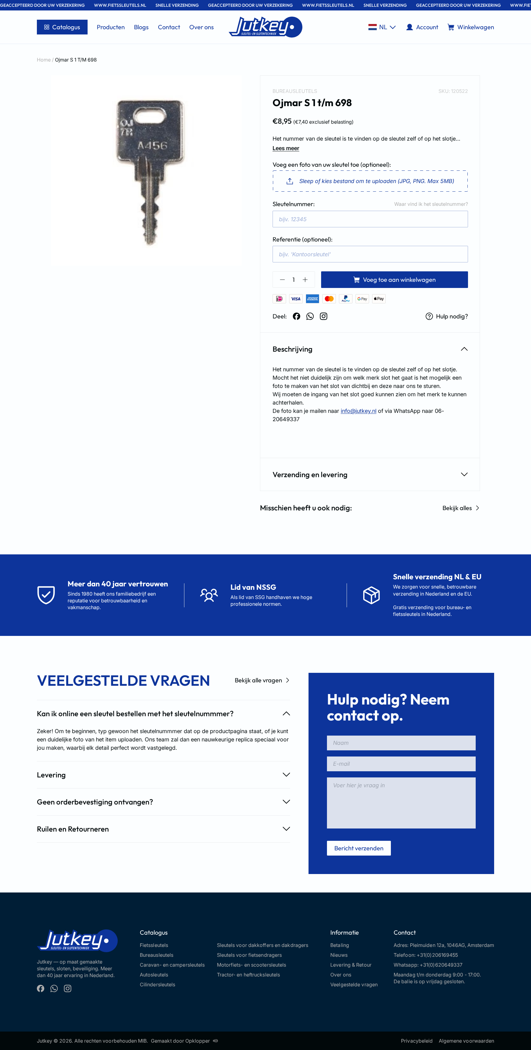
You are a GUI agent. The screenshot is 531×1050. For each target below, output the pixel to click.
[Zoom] (146, 170)
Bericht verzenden (359, 848)
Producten (111, 27)
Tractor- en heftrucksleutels (248, 975)
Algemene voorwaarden (466, 1041)
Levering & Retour (351, 965)
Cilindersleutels (157, 984)
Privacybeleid (417, 1041)
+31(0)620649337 (441, 965)
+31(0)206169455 (437, 955)
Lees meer (286, 148)
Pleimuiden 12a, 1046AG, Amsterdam (452, 945)
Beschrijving (293, 348)
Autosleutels (154, 975)
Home (44, 60)
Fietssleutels (154, 945)
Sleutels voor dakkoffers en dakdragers (263, 945)
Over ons (201, 27)
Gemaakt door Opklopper (180, 1041)
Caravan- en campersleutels (172, 965)
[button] (382, 27)
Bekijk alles (457, 508)
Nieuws (339, 955)
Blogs (141, 27)
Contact (169, 27)
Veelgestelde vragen (354, 984)
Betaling (339, 945)
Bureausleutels (295, 91)
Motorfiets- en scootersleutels (251, 965)
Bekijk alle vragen (258, 680)
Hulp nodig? (452, 316)
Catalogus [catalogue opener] (66, 27)
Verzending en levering (310, 474)
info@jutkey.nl (358, 411)
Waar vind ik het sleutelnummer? (431, 204)
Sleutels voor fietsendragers (249, 955)
